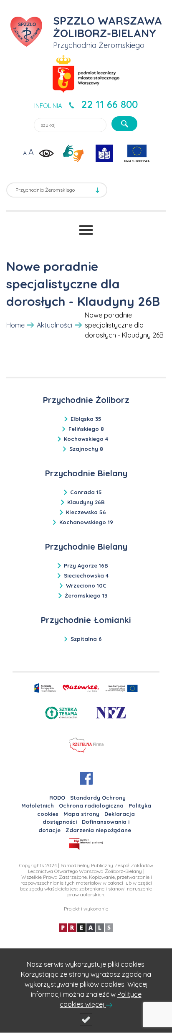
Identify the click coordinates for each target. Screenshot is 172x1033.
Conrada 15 (86, 492)
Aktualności (54, 325)
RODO (57, 797)
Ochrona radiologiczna (91, 805)
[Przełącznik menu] (86, 230)
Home (15, 325)
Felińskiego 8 (86, 428)
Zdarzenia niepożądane (98, 830)
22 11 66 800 (109, 104)
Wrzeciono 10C (86, 585)
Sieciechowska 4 (86, 575)
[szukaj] (124, 123)
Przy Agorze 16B (86, 565)
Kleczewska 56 (86, 512)
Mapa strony (81, 813)
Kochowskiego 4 (86, 438)
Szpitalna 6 (86, 638)
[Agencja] (86, 927)
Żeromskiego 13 (86, 595)
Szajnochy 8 (86, 448)
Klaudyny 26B (86, 502)
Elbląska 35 (86, 418)
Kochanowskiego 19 (86, 522)
